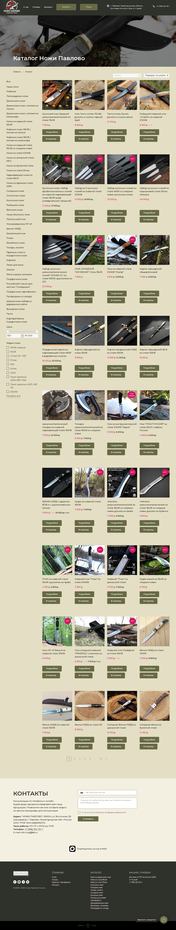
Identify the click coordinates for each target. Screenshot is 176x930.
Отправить (88, 819)
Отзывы (36, 7)
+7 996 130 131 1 (163, 6)
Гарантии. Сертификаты (61, 882)
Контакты (55, 885)
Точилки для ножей (98, 898)
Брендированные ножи (99, 903)
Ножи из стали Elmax (99, 882)
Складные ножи (97, 893)
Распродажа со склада (100, 908)
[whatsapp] (19, 882)
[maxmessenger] (27, 882)
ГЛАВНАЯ (58, 872)
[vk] (14, 882)
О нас (26, 7)
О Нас (54, 877)
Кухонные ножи (97, 895)
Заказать (48, 7)
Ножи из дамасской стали (101, 877)
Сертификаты (96, 900)
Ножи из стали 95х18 (99, 880)
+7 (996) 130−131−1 (34, 829)
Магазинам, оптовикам (99, 906)
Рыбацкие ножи (97, 887)
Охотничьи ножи (97, 885)
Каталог (28, 72)
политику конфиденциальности (110, 812)
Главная (16, 72)
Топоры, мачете (97, 890)
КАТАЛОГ (96, 872)
